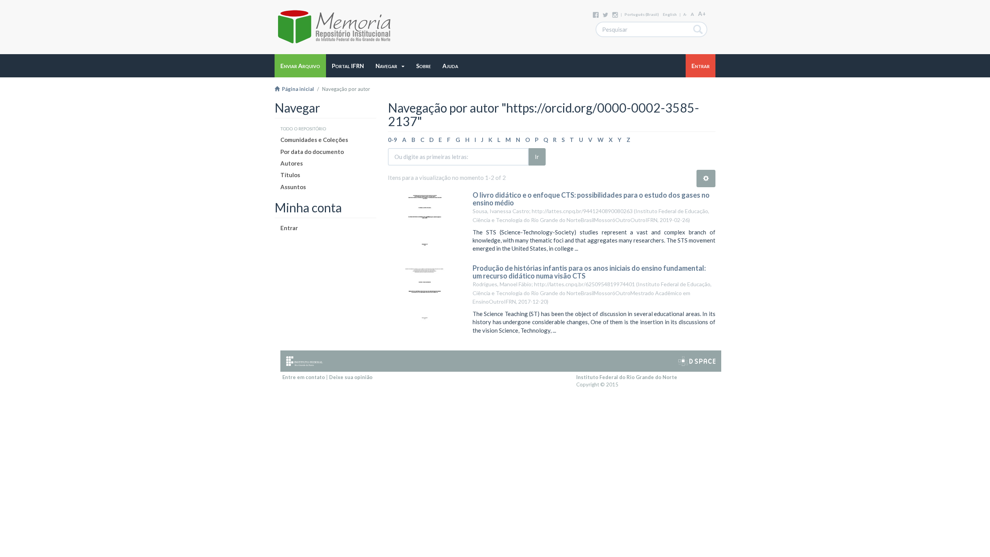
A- (685, 14)
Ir (537, 156)
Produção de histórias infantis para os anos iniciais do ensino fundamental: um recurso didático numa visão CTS (589, 272)
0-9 (392, 139)
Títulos (290, 174)
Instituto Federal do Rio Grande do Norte (626, 377)
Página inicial (297, 89)
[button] (390, 65)
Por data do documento (312, 151)
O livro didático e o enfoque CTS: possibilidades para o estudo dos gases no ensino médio (591, 199)
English (670, 14)
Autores (291, 163)
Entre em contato (303, 377)
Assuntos (293, 186)
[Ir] (698, 29)
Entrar (289, 227)
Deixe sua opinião (350, 377)
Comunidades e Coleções (314, 139)
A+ (702, 13)
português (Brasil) (642, 14)
